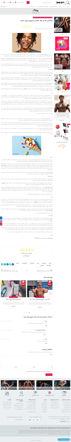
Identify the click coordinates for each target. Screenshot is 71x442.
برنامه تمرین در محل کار (7, 407)
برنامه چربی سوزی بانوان (54, 407)
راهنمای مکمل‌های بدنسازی (6, 404)
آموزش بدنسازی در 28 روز (7, 402)
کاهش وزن (3, 182)
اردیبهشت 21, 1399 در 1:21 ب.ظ (6, 321)
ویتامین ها (35, 17)
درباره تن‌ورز (44, 402)
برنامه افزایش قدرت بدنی (19, 407)
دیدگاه (51, 354)
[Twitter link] (4, 6)
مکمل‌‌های (25, 88)
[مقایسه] (55, 124)
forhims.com (37, 238)
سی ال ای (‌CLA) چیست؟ (31, 411)
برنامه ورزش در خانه (67, 405)
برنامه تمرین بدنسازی (66, 402)
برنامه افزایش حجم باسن (54, 402)
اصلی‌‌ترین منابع (49, 210)
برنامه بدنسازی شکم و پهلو (65, 409)
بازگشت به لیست (26, 270)
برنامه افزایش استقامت (19, 403)
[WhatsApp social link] (5, 264)
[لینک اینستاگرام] (3, 6)
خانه (38, 12)
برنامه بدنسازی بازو (67, 407)
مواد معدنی (32, 263)
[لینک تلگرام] (2, 264)
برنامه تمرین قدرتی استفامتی (18, 405)
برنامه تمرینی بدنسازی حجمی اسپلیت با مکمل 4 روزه (40, 299)
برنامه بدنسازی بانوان (55, 404)
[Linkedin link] (7, 264)
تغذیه (50, 263)
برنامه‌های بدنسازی (41, 297)
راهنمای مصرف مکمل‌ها (42, 17)
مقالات (38, 17)
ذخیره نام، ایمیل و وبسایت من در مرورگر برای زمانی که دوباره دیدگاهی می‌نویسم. (38, 371)
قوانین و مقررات (44, 407)
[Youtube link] (1, 6)
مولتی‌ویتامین (24, 263)
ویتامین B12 (49, 265)
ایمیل (34, 367)
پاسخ (46, 325)
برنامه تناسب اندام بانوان (54, 405)
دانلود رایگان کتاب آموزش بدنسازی (62, 142)
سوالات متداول (44, 405)
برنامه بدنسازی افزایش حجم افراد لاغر (30, 409)
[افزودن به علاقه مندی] (55, 129)
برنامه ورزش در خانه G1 (7, 405)
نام (51, 367)
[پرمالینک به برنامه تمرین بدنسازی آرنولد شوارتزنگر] (62, 103)
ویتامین (17, 263)
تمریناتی (9, 58)
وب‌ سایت (15, 367)
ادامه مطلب (40, 307)
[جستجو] (28, 2)
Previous (53, 107)
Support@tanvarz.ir (63, 421)
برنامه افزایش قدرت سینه (19, 409)
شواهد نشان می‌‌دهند (47, 75)
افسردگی (12, 223)
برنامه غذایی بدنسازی (66, 404)
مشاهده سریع (55, 127)
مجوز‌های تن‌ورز (44, 411)
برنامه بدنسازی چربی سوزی (31, 407)
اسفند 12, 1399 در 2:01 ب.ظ (5, 339)
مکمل (38, 263)
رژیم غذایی (45, 54)
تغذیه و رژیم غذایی (34, 12)
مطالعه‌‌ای (35, 202)
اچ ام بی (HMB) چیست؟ (31, 405)
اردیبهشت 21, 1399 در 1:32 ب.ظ (6, 330)
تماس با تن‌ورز (44, 404)
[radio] (23, 27)
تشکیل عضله (50, 219)
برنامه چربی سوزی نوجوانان (66, 411)
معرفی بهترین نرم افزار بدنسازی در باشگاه (13, 299)
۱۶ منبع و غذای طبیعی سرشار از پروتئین (31, 402)
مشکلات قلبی (3, 165)
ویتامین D (42, 265)
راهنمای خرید (44, 409)
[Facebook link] (5, 6)
